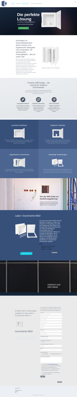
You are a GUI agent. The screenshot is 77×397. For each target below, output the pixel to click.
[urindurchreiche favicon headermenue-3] (4, 1)
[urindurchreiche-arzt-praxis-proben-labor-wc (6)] (19, 320)
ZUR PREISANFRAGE (23, 28)
